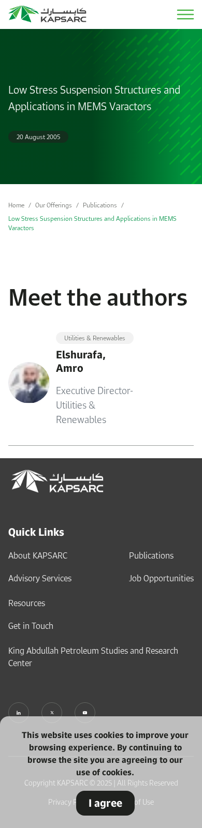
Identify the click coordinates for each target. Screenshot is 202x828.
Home (16, 205)
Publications (100, 205)
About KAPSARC (37, 555)
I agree (105, 802)
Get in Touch (30, 626)
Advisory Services (39, 578)
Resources (26, 603)
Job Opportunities (161, 578)
